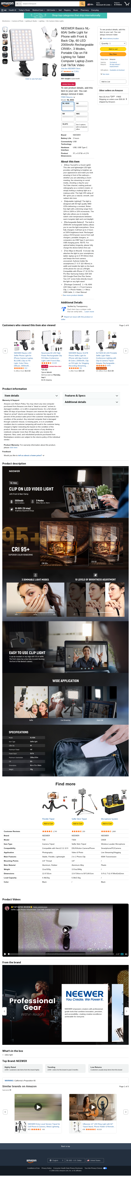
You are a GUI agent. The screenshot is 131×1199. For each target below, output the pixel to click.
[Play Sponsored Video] (38, 1107)
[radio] (5, 29)
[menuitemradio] (122, 954)
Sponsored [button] (5, 1090)
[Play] (4, 954)
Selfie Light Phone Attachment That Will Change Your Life (35, 909)
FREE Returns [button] (67, 97)
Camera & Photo (17, 21)
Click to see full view (33, 79)
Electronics (6, 21)
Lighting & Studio (31, 21)
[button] (4, 10)
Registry (67, 10)
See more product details (73, 295)
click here (13, 447)
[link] (24, 359)
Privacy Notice (47, 1168)
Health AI (12, 10)
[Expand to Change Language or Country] (62, 1161)
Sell (60, 10)
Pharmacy (85, 10)
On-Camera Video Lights (55, 21)
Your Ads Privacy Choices (93, 1168)
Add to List (105, 82)
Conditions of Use (33, 1168)
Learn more (89, 312)
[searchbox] (50, 3)
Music (75, 10)
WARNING (9, 1081)
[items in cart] (127, 4)
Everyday (95, 10)
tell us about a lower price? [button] (30, 455)
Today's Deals (24, 10)
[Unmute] (126, 954)
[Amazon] (7, 4)
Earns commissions (40, 907)
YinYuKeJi (113, 62)
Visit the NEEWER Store (70, 68)
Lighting (41, 21)
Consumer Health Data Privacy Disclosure (68, 1168)
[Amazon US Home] (31, 1161)
